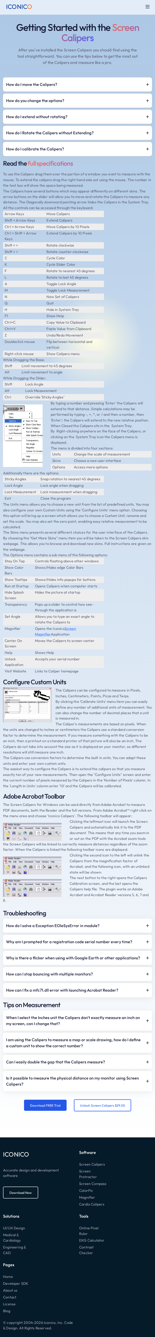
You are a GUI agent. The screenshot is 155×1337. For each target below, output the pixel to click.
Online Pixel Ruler (88, 1231)
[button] (147, 6)
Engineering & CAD (14, 1250)
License (9, 1304)
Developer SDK (15, 1283)
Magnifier (87, 1197)
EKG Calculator (92, 1240)
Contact (9, 1297)
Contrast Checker (86, 1250)
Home (8, 1276)
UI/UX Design (14, 1228)
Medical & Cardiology (12, 1238)
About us (10, 1290)
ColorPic (86, 1190)
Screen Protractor (88, 1174)
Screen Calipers (92, 1164)
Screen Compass (93, 1183)
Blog (6, 1311)
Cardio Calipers (91, 1204)
